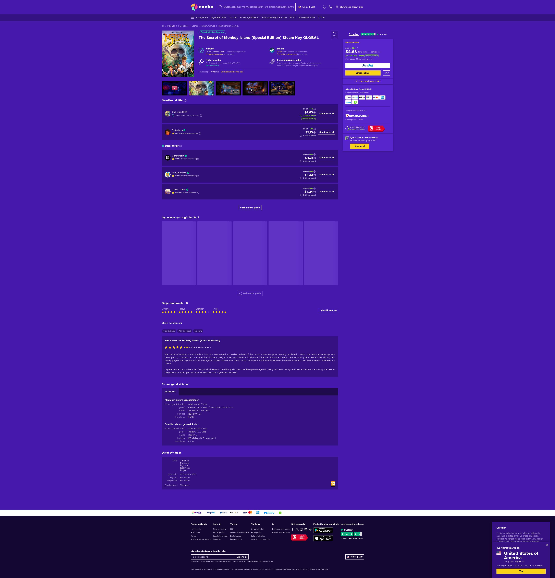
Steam (279, 52)
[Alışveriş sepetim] (331, 7)
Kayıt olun (358, 7)
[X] (297, 529)
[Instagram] (301, 529)
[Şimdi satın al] (367, 65)
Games (195, 26)
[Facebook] (292, 529)
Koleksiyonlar (219, 532)
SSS (231, 529)
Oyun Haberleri (257, 529)
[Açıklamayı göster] (200, 133)
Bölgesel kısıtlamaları (214, 54)
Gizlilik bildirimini (255, 561)
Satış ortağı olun (258, 536)
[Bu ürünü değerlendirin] (174, 347)
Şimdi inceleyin (329, 310)
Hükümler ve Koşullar (292, 569)
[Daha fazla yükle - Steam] (272, 50)
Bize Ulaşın (195, 532)
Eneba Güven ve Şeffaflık (201, 539)
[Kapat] (547, 545)
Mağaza (171, 26)
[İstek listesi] (324, 7)
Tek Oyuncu (169, 331)
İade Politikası (236, 539)
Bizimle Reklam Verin (281, 532)
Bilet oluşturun (236, 536)
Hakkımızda (196, 529)
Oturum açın (345, 7)
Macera (198, 331)
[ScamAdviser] (357, 115)
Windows (184, 485)
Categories (183, 26)
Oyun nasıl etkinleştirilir (239, 532)
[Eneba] (202, 6)
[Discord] (305, 529)
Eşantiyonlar (256, 532)
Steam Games (208, 26)
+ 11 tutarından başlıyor (367, 81)
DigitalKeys (177, 130)
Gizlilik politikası (309, 569)
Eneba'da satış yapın (280, 529)
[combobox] (256, 7)
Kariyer (194, 536)
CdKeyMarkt (178, 156)
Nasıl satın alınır (219, 529)
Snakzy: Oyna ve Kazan (260, 539)
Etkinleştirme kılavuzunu (287, 54)
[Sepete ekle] (386, 73)
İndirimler (217, 539)
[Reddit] (310, 529)
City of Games (179, 190)
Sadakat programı (220, 536)
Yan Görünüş (184, 331)
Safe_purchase (179, 173)
